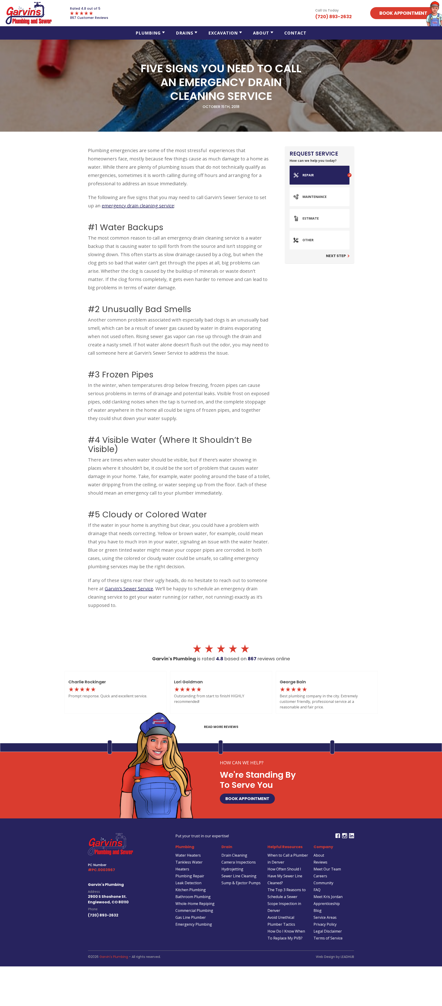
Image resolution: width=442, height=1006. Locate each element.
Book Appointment (247, 798)
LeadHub (347, 956)
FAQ (317, 889)
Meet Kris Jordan (328, 896)
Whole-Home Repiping (195, 903)
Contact (295, 33)
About (261, 33)
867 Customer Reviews (89, 17)
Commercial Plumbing (194, 910)
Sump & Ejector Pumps (241, 882)
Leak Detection (188, 882)
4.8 (220, 658)
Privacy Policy (325, 924)
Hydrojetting (232, 869)
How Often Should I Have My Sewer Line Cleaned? (285, 876)
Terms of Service (328, 938)
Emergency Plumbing (193, 924)
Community (323, 882)
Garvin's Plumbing (113, 956)
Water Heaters (188, 855)
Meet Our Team (327, 869)
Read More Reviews (221, 727)
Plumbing (148, 33)
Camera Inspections (238, 862)
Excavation (223, 33)
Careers (320, 875)
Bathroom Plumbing (193, 896)
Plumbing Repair (189, 875)
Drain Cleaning (234, 855)
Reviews (320, 862)
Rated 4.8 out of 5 (85, 8)
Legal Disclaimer (328, 931)
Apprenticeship (327, 903)
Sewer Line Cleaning (238, 875)
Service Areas (325, 917)
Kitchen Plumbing (190, 889)
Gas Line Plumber (190, 917)
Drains (184, 33)
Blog (318, 910)
